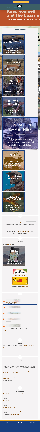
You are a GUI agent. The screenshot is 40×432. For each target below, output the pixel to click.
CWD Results (5, 381)
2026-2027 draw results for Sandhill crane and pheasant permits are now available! (16, 397)
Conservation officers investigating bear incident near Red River (13, 393)
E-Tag (29, 231)
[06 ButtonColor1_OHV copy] (13, 171)
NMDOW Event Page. (15, 335)
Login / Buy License (21, 1)
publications (7, 243)
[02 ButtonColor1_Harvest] (13, 76)
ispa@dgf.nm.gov (16, 32)
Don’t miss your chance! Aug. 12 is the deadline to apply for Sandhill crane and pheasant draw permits (19, 411)
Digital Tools (9, 244)
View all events (5, 330)
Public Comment (26, 349)
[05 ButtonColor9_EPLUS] (13, 150)
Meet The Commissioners (7, 347)
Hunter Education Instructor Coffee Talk (12, 302)
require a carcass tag (22, 231)
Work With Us (32, 422)
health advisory (16, 372)
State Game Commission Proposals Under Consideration (15, 352)
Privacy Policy (29, 429)
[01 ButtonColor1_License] (13, 55)
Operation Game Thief (20, 425)
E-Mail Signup (7, 425)
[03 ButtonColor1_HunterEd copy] (13, 97)
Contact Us (7, 422)
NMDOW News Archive (15, 414)
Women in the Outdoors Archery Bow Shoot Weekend (14, 327)
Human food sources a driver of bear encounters (11, 404)
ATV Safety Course (9, 308)
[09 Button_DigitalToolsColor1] (14, 246)
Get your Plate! (25, 286)
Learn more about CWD (7, 378)
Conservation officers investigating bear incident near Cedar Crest (13, 400)
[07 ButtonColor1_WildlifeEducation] (13, 192)
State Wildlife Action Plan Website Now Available (11, 407)
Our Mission (20, 422)
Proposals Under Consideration (27, 345)
